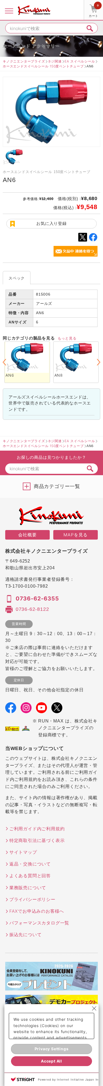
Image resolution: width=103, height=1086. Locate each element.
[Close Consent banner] (94, 1008)
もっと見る (67, 338)
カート (94, 11)
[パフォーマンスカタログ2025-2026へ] (51, 987)
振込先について (25, 934)
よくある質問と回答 (30, 875)
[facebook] (10, 709)
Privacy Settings (52, 1048)
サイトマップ (23, 852)
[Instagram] (26, 709)
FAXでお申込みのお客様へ (36, 911)
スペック (17, 278)
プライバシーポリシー (32, 899)
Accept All (51, 1061)
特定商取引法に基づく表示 (37, 840)
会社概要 (27, 534)
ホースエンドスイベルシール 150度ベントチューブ (43, 66)
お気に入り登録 (51, 223)
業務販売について (27, 887)
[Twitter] (56, 709)
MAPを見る (75, 534)
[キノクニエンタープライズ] (34, 10)
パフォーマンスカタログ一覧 (39, 923)
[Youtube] (41, 709)
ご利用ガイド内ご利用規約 (37, 828)
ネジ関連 (55, 61)
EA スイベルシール (80, 61)
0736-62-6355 (37, 598)
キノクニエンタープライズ (24, 61)
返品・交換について (30, 864)
